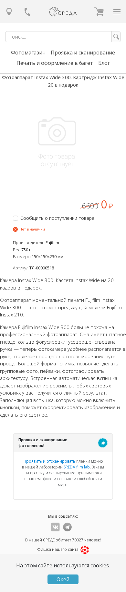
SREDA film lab (77, 467)
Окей (63, 579)
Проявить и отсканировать (49, 461)
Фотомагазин (28, 52)
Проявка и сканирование (83, 52)
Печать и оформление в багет (54, 62)
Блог (104, 62)
